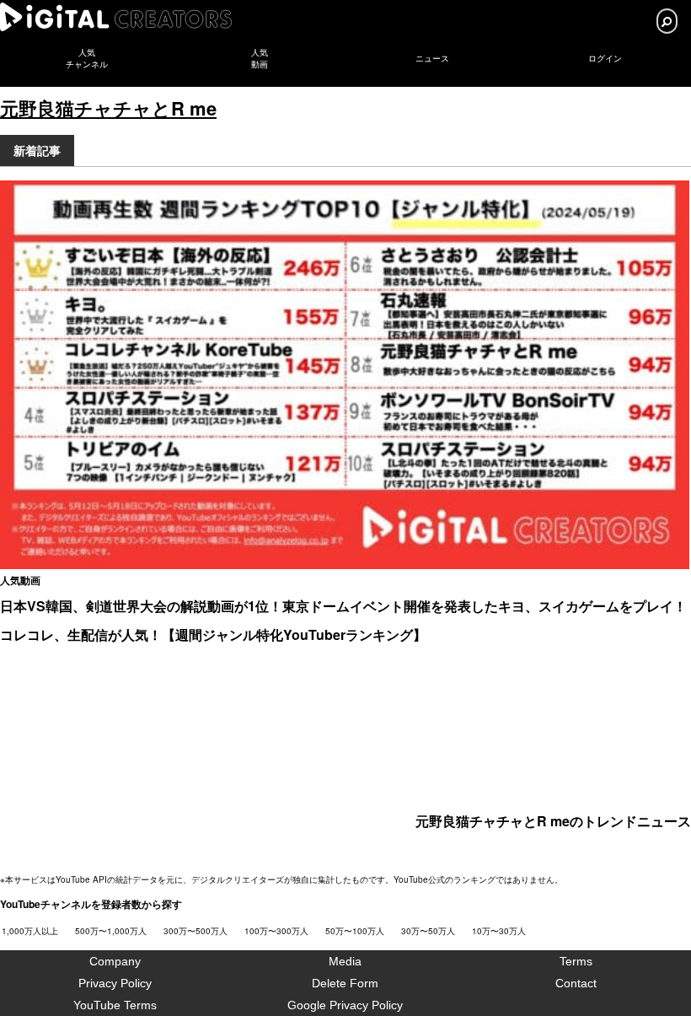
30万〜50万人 (428, 931)
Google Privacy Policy (345, 1005)
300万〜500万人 (195, 931)
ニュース (432, 58)
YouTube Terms (115, 1005)
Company (115, 961)
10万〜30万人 (499, 931)
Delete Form (345, 983)
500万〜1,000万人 (111, 931)
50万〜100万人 (354, 931)
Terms (576, 961)
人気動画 (20, 580)
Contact (576, 983)
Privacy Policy (115, 983)
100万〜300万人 (276, 931)
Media (345, 961)
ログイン (605, 58)
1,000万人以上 (30, 931)
